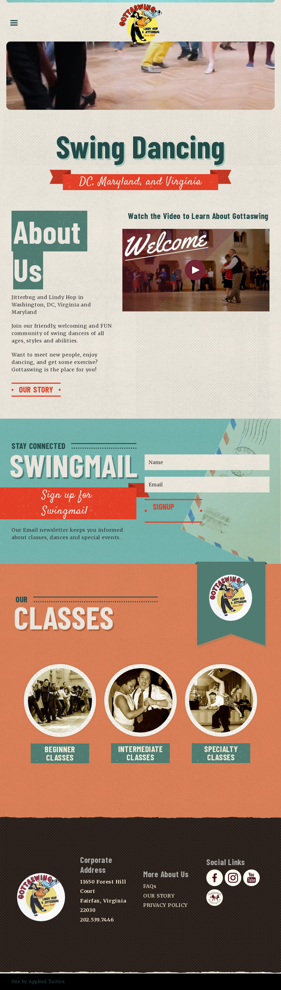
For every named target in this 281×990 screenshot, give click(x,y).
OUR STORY (36, 389)
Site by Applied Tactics (38, 981)
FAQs (149, 886)
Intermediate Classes (140, 753)
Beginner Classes (60, 753)
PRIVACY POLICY (165, 905)
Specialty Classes (221, 753)
